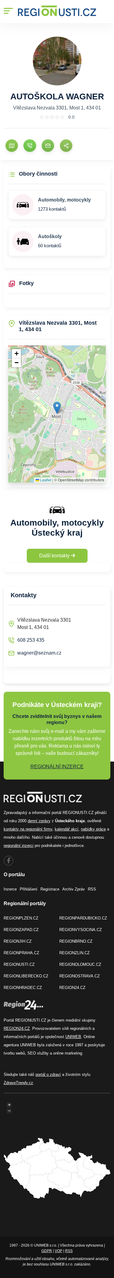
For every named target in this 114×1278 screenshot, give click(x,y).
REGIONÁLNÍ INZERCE (57, 766)
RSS (92, 889)
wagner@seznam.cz (39, 652)
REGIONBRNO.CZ (75, 941)
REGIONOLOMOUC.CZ (80, 964)
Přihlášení (28, 889)
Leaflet (45, 479)
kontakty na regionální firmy (28, 829)
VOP (58, 1251)
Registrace (49, 889)
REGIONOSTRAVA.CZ (79, 976)
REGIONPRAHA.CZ (21, 953)
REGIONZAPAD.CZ (21, 929)
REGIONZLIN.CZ (74, 953)
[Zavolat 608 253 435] (29, 145)
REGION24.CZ (72, 987)
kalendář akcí (66, 829)
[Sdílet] (66, 145)
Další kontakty (55, 555)
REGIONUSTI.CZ (19, 964)
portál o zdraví (48, 1074)
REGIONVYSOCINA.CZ (80, 929)
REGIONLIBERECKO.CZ (26, 976)
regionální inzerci (18, 845)
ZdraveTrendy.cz (18, 1082)
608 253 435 (30, 640)
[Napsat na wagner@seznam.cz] (48, 145)
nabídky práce (93, 829)
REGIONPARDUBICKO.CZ (83, 918)
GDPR (46, 1251)
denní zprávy (39, 821)
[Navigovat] (11, 145)
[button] (57, 408)
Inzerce (10, 889)
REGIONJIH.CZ (18, 941)
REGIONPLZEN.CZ (21, 918)
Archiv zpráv (73, 889)
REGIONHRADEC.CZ (23, 987)
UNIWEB (73, 1036)
